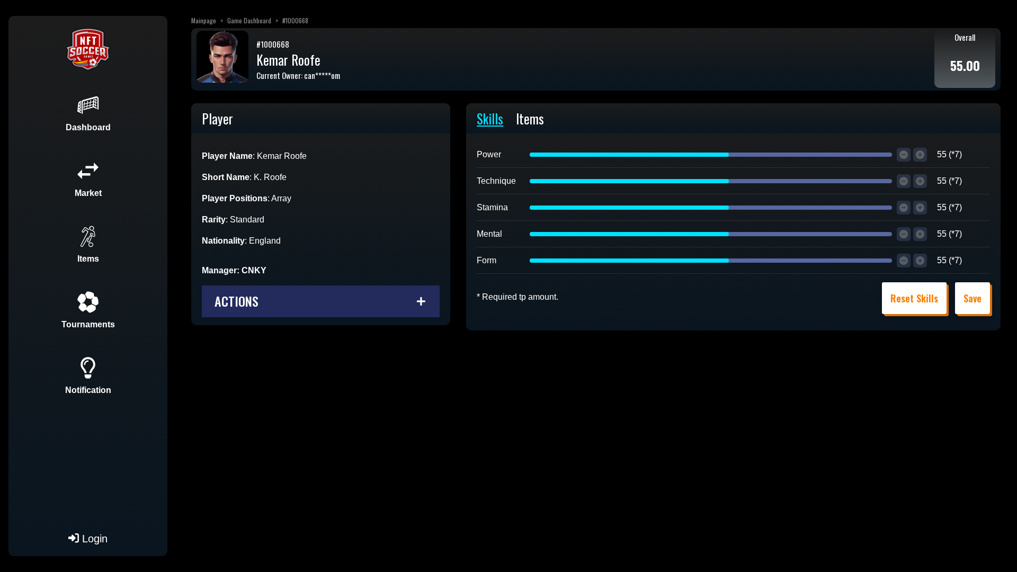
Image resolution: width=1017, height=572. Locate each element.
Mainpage (203, 20)
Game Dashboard (249, 20)
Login (93, 538)
